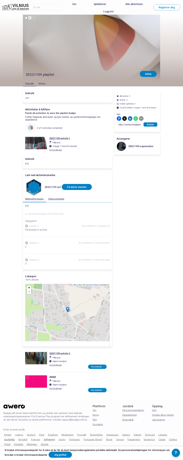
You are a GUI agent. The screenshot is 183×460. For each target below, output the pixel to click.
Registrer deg (167, 7)
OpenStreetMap (91, 285)
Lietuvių (19, 434)
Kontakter (98, 424)
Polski (7, 444)
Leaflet (79, 285)
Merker (42, 83)
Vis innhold (96, 367)
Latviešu (162, 434)
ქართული (49, 439)
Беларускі (149, 439)
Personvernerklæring (133, 410)
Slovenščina (96, 434)
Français (35, 439)
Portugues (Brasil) (93, 439)
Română (22, 439)
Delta (148, 73)
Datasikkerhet (129, 415)
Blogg (96, 415)
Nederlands (67, 434)
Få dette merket (76, 187)
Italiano (126, 434)
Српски (120, 439)
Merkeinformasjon (34, 199)
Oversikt (29, 83)
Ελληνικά (150, 434)
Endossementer (56, 199)
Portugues (74, 439)
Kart (154, 410)
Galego (137, 434)
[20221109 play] (30, 128)
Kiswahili (18, 444)
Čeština (173, 439)
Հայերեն (9, 439)
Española (53, 434)
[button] (67, 310)
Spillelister (100, 4)
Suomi (62, 439)
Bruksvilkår (128, 419)
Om (74, 4)
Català (162, 439)
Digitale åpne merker (163, 415)
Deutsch (31, 434)
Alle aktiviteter (134, 4)
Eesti (41, 434)
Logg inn (108, 11)
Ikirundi (44, 444)
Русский (81, 434)
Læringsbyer (158, 419)
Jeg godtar (60, 454)
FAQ (95, 419)
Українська (112, 434)
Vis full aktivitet (55, 150)
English (7, 434)
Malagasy (32, 444)
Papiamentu (134, 439)
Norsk (109, 439)
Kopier (150, 124)
